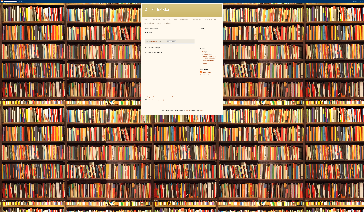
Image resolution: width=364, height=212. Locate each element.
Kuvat (159, 23)
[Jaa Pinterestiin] (175, 41)
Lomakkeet (167, 23)
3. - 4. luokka (157, 9)
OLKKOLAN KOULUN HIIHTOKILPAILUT (210, 57)
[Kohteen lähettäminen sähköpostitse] (168, 41)
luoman (188, 110)
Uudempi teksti (150, 97)
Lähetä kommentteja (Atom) (156, 100)
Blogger (201, 110)
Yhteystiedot (166, 19)
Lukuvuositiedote (196, 19)
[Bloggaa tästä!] (169, 41)
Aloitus (205, 63)
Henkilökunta (155, 19)
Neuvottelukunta (149, 23)
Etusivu (146, 19)
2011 (203, 52)
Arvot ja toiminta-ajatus (181, 19)
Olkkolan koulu (206, 72)
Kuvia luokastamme (208, 60)
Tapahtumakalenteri (210, 19)
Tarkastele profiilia (205, 75)
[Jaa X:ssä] (171, 41)
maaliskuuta (207, 54)
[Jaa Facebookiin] (173, 41)
